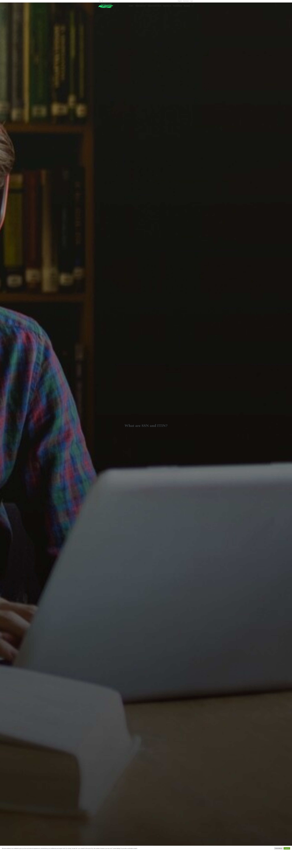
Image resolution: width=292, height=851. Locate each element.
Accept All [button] (286, 848)
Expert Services (167, 5)
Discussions (187, 5)
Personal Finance (177, 5)
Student (131, 5)
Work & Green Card (141, 5)
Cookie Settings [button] (278, 848)
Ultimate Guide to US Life (154, 5)
